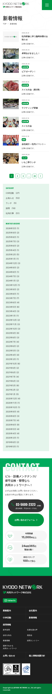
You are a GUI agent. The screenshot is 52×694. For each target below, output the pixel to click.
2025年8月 (11, 237)
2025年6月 (11, 245)
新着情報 (33, 617)
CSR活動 (12, 193)
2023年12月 (11, 285)
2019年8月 (11, 442)
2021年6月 (11, 381)
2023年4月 (11, 311)
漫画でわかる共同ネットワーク (10, 647)
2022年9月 (11, 333)
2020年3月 (11, 437)
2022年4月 (11, 355)
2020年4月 (11, 433)
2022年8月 (11, 337)
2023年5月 (11, 307)
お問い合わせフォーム (25, 520)
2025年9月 (11, 232)
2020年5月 (11, 429)
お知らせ (13, 198)
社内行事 (12, 213)
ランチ (11, 203)
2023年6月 (11, 302)
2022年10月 (11, 328)
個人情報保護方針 (37, 655)
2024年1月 (11, 280)
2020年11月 (11, 403)
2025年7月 (11, 241)
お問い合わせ (9, 655)
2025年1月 (11, 259)
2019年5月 (11, 446)
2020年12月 (11, 398)
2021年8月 (11, 372)
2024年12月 (11, 263)
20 (35, 176)
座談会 (29, 635)
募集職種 (6, 640)
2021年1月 (10, 394)
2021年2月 (11, 390)
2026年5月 (11, 228)
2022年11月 (11, 324)
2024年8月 (11, 272)
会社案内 (33, 610)
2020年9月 (11, 411)
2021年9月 (11, 368)
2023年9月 (11, 289)
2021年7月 (11, 376)
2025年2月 (11, 254)
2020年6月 (11, 424)
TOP (4, 24)
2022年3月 (11, 359)
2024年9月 (11, 267)
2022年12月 (11, 320)
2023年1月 (11, 315)
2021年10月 (11, 363)
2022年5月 (11, 350)
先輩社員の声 (32, 630)
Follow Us (11, 600)
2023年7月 (11, 298)
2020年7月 (11, 420)
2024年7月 (11, 276)
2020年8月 (11, 416)
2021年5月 (11, 385)
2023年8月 (11, 294)
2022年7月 (11, 342)
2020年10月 (11, 407)
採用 (10, 208)
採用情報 (7, 624)
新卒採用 (6, 630)
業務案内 (7, 610)
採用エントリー (33, 640)
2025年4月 (11, 250)
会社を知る (7, 635)
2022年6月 (11, 346)
